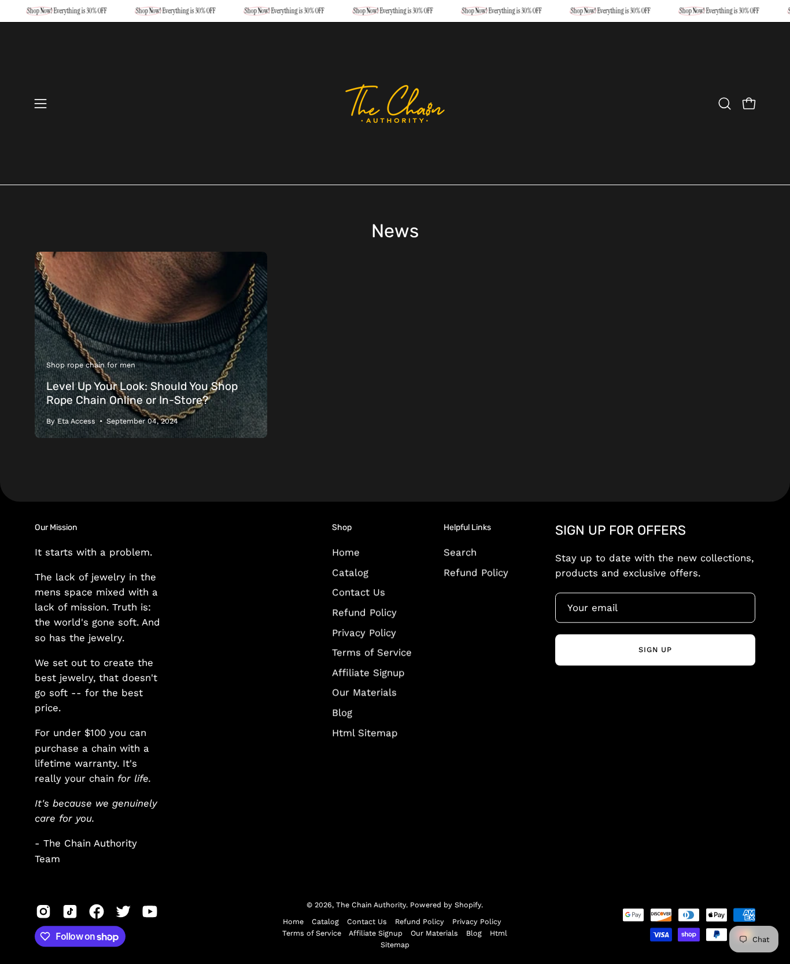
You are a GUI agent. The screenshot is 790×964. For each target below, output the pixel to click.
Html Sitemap (365, 732)
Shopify (468, 904)
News (395, 231)
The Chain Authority (371, 904)
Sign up (655, 649)
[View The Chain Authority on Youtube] (149, 911)
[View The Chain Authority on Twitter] (123, 911)
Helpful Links (467, 527)
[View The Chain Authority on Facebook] (96, 911)
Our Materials (364, 692)
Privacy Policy (364, 632)
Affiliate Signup (368, 672)
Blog (342, 712)
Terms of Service (372, 652)
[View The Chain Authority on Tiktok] (70, 911)
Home (346, 552)
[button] (725, 103)
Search (460, 552)
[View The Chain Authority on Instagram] (43, 911)
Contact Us (358, 592)
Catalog (350, 572)
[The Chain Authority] (395, 103)
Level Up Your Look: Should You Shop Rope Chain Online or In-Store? (142, 393)
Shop (342, 527)
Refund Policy (364, 612)
